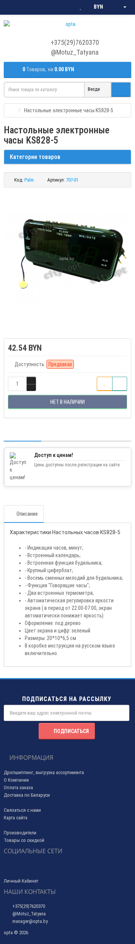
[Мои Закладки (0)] (80, 7)
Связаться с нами (22, 810)
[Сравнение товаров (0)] (65, 7)
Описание (27, 514)
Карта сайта (15, 817)
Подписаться (71, 731)
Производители (20, 833)
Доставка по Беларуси (27, 795)
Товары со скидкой (24, 840)
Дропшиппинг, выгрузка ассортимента (44, 772)
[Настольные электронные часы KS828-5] (67, 259)
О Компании (16, 780)
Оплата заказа (18, 787)
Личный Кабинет (21, 881)
